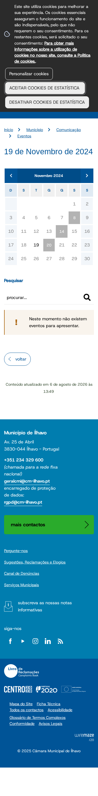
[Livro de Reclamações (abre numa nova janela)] (21, 671)
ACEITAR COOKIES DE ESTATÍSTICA (45, 88)
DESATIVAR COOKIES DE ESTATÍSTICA (47, 102)
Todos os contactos (27, 709)
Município (34, 129)
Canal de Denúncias (21, 573)
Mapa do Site (21, 703)
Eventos (24, 136)
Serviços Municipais (21, 584)
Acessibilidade (60, 709)
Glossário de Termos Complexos (38, 717)
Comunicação (68, 129)
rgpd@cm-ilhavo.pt (23, 502)
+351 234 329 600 (23, 460)
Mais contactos (28, 524)
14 (61, 231)
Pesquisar (13, 280)
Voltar (20, 359)
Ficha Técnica (48, 703)
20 (49, 245)
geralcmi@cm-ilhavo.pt (27, 481)
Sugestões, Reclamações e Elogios (35, 562)
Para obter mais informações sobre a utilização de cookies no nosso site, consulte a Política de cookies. (52, 52)
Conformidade (22, 723)
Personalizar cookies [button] (29, 74)
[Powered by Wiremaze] (84, 739)
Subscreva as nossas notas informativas (45, 606)
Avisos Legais (50, 723)
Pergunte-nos (16, 550)
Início (8, 129)
